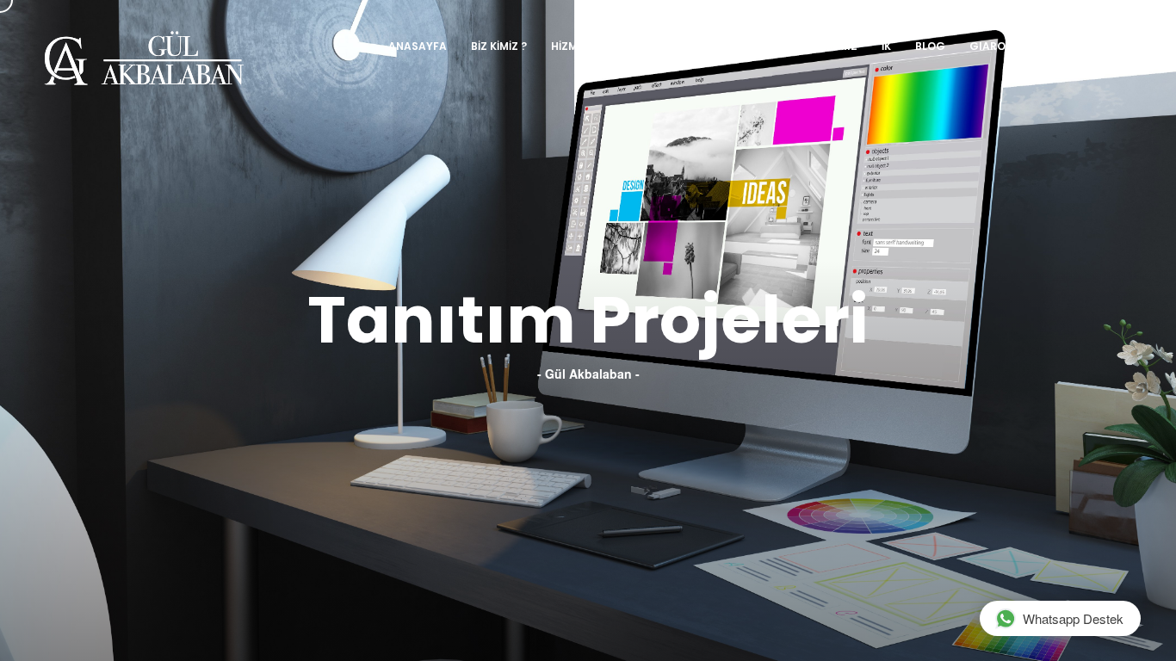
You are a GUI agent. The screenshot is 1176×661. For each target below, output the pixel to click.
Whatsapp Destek (1073, 618)
